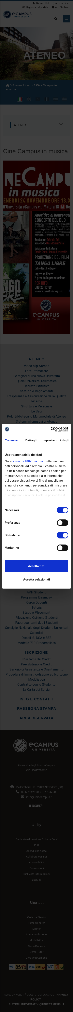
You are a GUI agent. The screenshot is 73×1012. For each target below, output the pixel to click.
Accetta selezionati (36, 579)
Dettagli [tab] (30, 440)
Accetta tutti (36, 566)
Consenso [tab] (12, 440)
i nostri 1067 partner (28, 461)
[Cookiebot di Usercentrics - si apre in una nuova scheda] (51, 429)
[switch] (62, 522)
